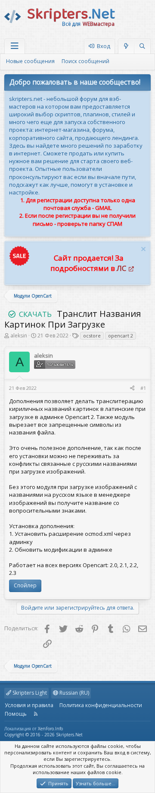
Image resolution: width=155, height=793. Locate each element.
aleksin (18, 335)
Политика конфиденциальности (100, 705)
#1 (143, 388)
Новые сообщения (30, 61)
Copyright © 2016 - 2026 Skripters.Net (43, 735)
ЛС (121, 268)
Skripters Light (29, 692)
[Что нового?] (126, 46)
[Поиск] (142, 46)
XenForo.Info (50, 729)
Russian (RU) (73, 692)
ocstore (92, 335)
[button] (14, 46)
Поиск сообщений (85, 61)
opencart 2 (120, 335)
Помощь (16, 713)
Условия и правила (29, 705)
